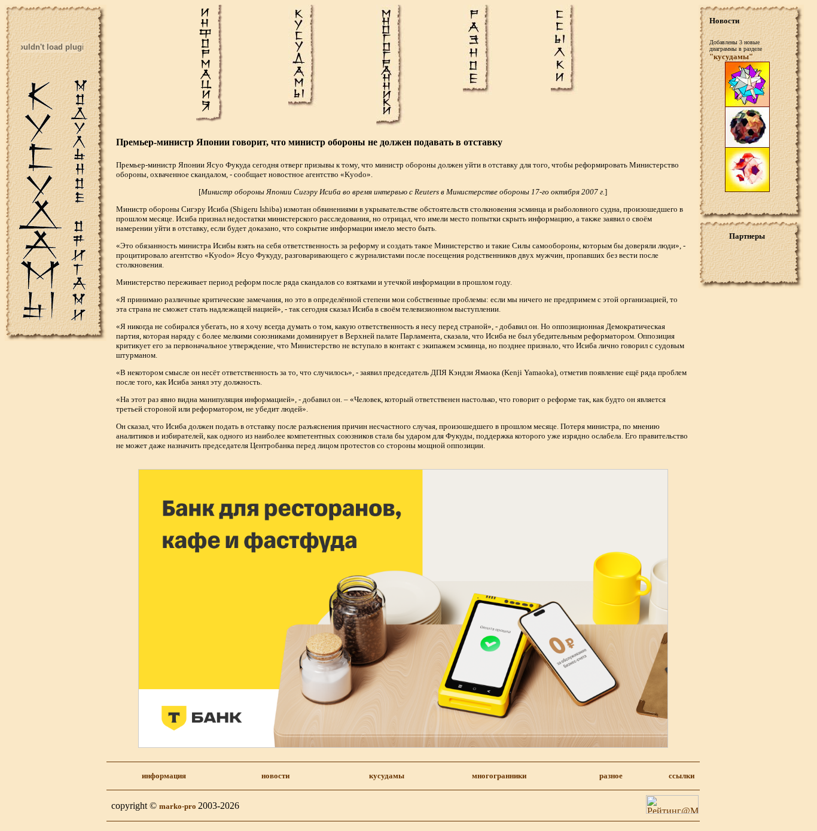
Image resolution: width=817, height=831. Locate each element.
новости (275, 775)
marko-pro (178, 806)
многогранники (499, 775)
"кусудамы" (731, 56)
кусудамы (386, 775)
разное (611, 775)
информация (164, 775)
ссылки (681, 775)
